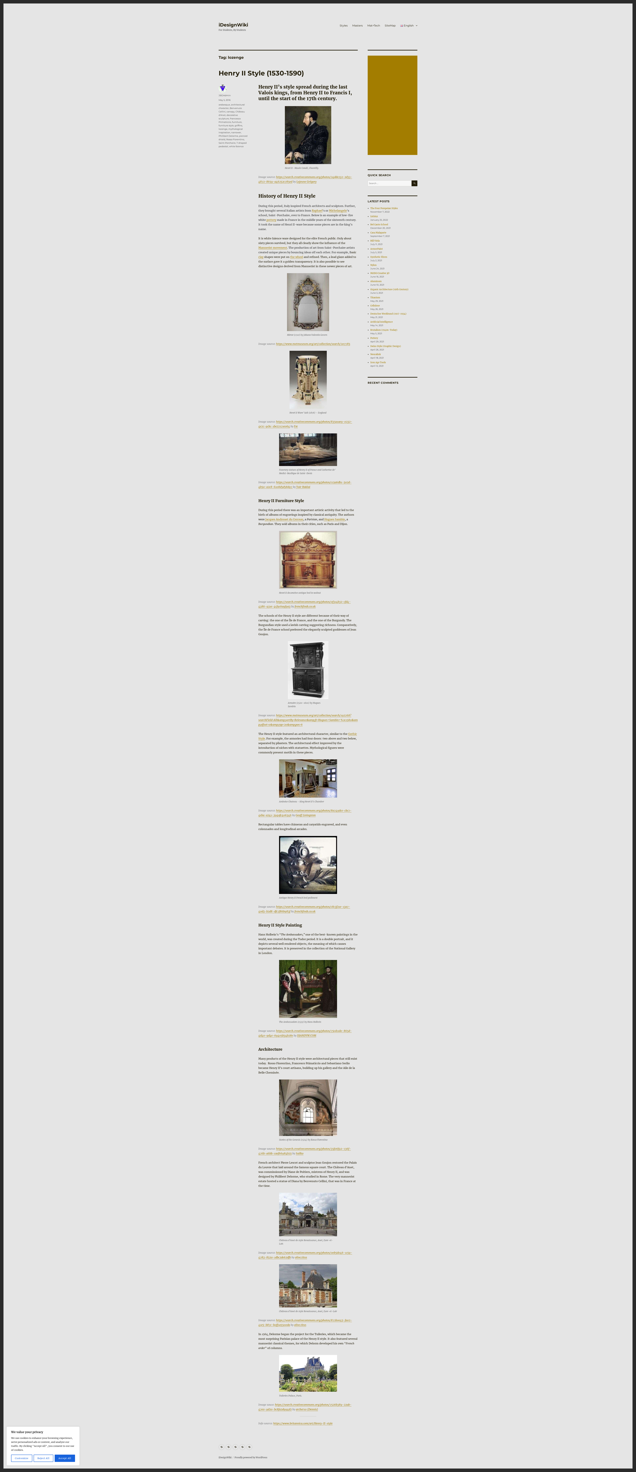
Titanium (375, 297)
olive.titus (301, 1257)
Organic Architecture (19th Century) (389, 289)
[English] (249, 1447)
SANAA (374, 216)
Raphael (317, 210)
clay (261, 257)
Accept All (64, 1458)
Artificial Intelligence (381, 321)
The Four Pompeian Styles (384, 208)
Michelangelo (338, 210)
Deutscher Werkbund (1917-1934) (388, 313)
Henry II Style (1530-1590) (261, 73)
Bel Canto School (379, 224)
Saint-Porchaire (227, 143)
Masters (357, 25)
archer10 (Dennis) (307, 1409)
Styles (344, 25)
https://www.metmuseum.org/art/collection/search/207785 (313, 343)
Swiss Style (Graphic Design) (385, 346)
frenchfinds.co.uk (305, 606)
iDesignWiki (233, 25)
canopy (231, 111)
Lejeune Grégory (306, 181)
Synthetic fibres (378, 257)
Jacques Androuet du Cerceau (284, 519)
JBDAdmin (225, 95)
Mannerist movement (272, 247)
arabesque (224, 104)
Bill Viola (375, 240)
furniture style (226, 125)
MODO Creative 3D (379, 273)
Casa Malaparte (378, 232)
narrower (236, 132)
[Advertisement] (393, 105)
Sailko (299, 1153)
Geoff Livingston (306, 815)
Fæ (296, 426)
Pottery (374, 338)
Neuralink (375, 354)
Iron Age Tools (378, 362)
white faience (236, 146)
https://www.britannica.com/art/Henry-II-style (303, 1423)
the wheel (296, 257)
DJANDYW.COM (306, 1035)
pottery (271, 219)
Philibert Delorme (228, 136)
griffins (238, 125)
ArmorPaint (376, 248)
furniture (237, 122)
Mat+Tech (373, 25)
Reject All (43, 1458)
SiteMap (390, 25)
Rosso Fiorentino (235, 139)
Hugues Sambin (334, 519)
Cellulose (375, 305)
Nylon (373, 265)
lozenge (223, 129)
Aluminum (376, 281)
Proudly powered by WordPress (251, 1457)
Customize (21, 1458)
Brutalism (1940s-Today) (383, 330)
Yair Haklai (303, 487)
